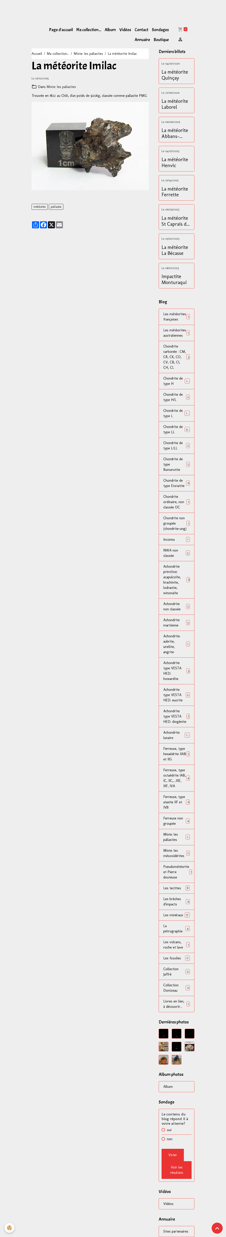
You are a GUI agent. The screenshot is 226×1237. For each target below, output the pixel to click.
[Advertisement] (80, 10)
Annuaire (142, 39)
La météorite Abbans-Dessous (175, 133)
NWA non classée (175, 553)
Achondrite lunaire (176, 735)
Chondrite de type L (176, 413)
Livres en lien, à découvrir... (176, 1004)
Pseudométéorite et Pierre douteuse (177, 872)
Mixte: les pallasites (88, 54)
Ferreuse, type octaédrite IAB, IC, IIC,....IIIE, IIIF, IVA (176, 778)
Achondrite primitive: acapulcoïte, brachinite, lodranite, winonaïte (176, 579)
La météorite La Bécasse (175, 250)
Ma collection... (88, 29)
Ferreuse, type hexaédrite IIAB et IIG (176, 753)
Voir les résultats (176, 1170)
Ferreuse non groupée (176, 821)
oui (169, 1130)
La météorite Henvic (175, 162)
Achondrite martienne (176, 622)
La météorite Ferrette (175, 192)
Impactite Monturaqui (174, 279)
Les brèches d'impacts (176, 901)
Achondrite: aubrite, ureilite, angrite (176, 644)
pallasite (56, 207)
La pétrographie (175, 928)
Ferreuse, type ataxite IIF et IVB (176, 802)
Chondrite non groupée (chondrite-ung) (176, 523)
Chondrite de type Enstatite (176, 483)
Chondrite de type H (176, 381)
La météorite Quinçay (175, 75)
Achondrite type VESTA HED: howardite (176, 671)
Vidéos (125, 29)
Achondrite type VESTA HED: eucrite (176, 694)
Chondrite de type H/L (176, 397)
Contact (141, 29)
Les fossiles (175, 958)
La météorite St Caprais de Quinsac (175, 221)
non (169, 1139)
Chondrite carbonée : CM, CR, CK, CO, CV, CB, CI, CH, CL (176, 357)
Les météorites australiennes (176, 333)
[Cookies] (9, 1228)
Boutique (161, 39)
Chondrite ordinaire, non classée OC (176, 501)
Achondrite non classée (176, 606)
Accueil (37, 54)
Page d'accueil (61, 29)
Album (110, 29)
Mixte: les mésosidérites (176, 853)
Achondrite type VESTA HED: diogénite (176, 716)
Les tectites (175, 888)
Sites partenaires (175, 1231)
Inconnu (175, 539)
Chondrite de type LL (176, 429)
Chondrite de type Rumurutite (176, 464)
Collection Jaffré (175, 971)
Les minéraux (175, 915)
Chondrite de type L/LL (176, 445)
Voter (172, 1155)
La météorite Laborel (175, 104)
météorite (40, 207)
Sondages (160, 29)
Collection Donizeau (176, 988)
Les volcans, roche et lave (176, 944)
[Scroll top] (217, 1228)
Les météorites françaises (176, 316)
